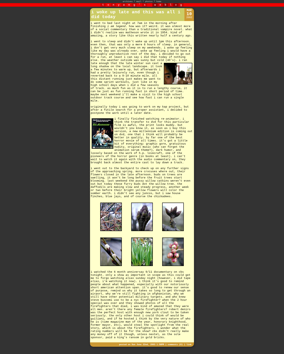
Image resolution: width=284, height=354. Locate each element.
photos (149, 1)
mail (138, 1)
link (188, 344)
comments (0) (175, 344)
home (158, 1)
